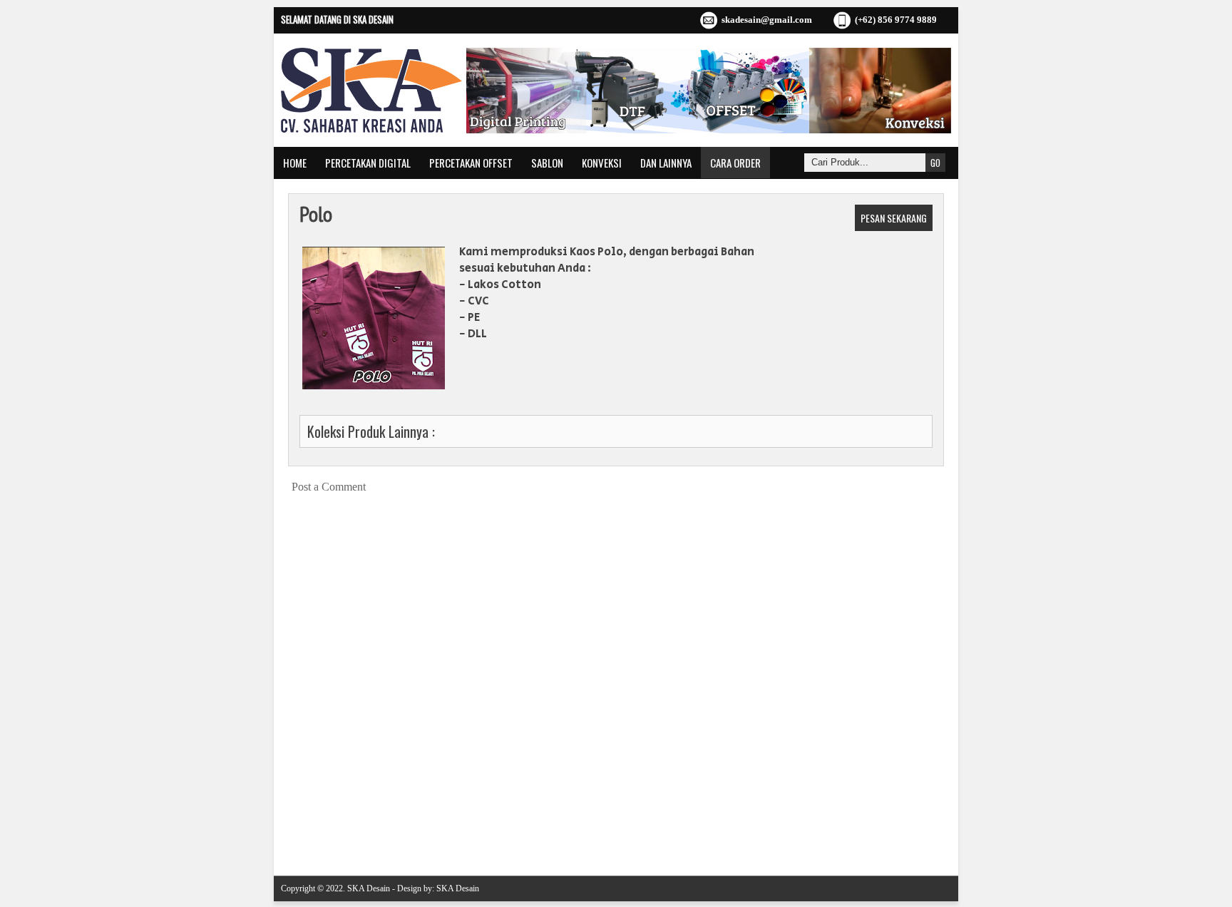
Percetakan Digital (368, 162)
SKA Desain (368, 888)
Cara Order (735, 162)
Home (295, 162)
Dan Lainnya (666, 162)
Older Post (931, 829)
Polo (315, 213)
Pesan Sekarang (894, 217)
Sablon (547, 162)
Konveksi (602, 162)
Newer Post (302, 829)
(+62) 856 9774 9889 (896, 19)
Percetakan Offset (471, 162)
